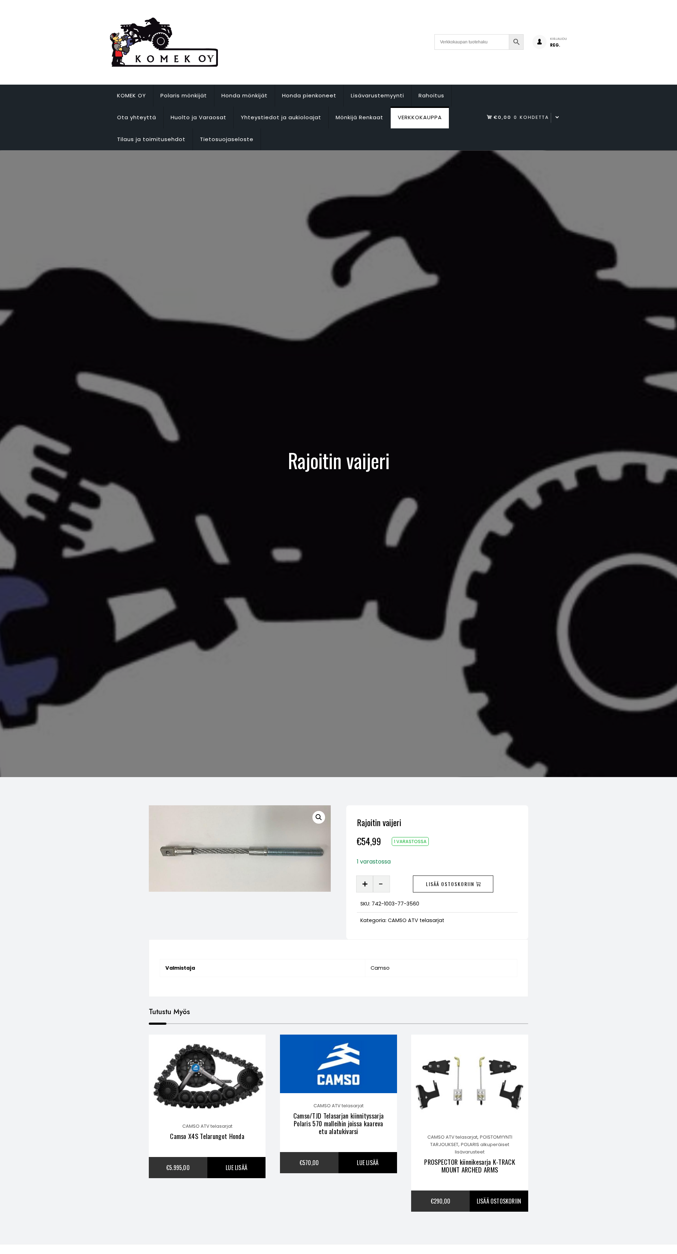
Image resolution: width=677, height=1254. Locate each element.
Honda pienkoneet (309, 95)
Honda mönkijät (244, 95)
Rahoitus (431, 95)
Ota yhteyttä (136, 117)
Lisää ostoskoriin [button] (499, 1201)
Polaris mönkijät (183, 95)
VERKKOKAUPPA (420, 117)
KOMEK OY (131, 95)
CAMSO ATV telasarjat (416, 920)
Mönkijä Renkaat (359, 117)
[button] (318, 817)
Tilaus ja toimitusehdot (151, 139)
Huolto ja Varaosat (198, 117)
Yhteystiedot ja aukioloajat (281, 117)
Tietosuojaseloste (227, 139)
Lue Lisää (236, 1167)
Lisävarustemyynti (377, 95)
